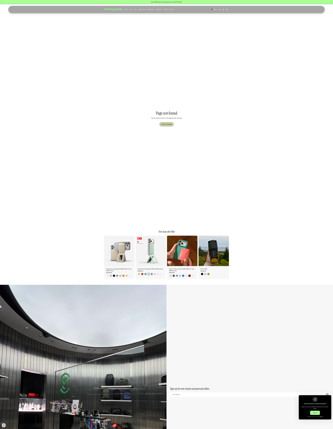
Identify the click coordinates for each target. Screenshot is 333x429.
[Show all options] (129, 275)
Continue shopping (166, 124)
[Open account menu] (223, 9)
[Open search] (219, 9)
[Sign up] (327, 394)
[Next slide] (331, 2)
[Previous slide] (2, 2)
